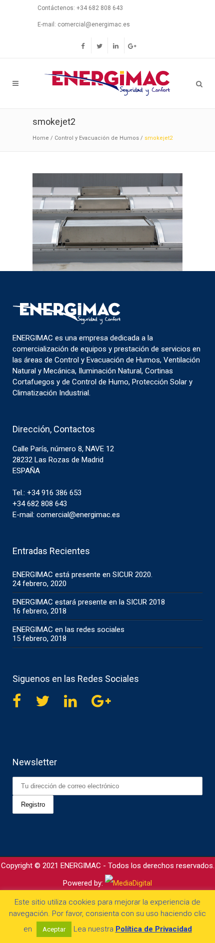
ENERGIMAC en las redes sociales (68, 629)
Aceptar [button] (54, 929)
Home (40, 138)
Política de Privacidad (154, 929)
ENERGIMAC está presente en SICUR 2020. (82, 574)
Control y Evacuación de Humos (96, 138)
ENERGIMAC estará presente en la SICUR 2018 (88, 602)
